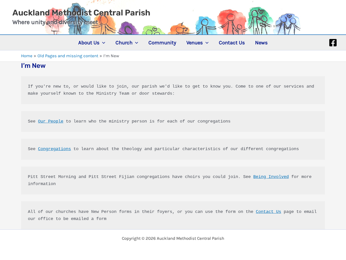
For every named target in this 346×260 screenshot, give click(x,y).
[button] (102, 42)
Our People (50, 121)
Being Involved (271, 176)
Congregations (54, 149)
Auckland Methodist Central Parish (81, 12)
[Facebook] (333, 42)
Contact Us (268, 211)
